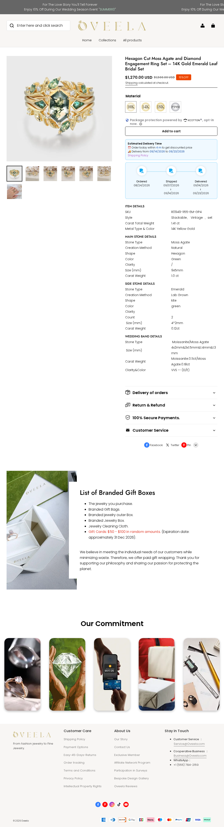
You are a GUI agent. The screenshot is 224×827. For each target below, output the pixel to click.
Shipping (131, 83)
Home (87, 40)
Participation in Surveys (130, 770)
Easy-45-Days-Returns (80, 755)
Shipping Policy (138, 155)
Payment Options (76, 747)
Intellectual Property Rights (83, 786)
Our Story (121, 739)
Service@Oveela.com (189, 744)
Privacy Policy (73, 778)
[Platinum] (175, 107)
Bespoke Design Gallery (131, 778)
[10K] (130, 107)
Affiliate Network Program (132, 763)
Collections (107, 40)
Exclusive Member (127, 755)
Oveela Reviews (125, 786)
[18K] (160, 107)
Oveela (25, 820)
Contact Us (122, 747)
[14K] (145, 107)
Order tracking (74, 763)
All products (132, 40)
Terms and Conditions (79, 770)
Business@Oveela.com (190, 756)
